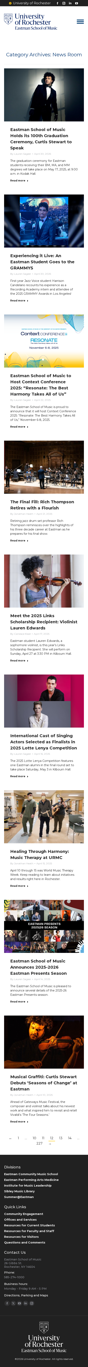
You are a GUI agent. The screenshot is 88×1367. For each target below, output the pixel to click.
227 (39, 1143)
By (20, 153)
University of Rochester (32, 3)
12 (51, 1138)
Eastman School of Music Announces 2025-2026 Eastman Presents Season (38, 967)
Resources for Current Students (29, 1225)
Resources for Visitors (21, 1237)
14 (69, 1138)
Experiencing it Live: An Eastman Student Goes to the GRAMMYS (42, 261)
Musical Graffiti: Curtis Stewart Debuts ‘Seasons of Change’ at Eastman (43, 1082)
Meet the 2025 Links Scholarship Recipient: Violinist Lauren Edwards (43, 621)
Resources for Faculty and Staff (29, 1231)
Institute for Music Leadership (28, 1185)
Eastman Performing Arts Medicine (31, 1180)
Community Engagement (23, 1214)
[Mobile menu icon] (80, 22)
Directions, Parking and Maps (26, 1295)
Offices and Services (20, 1219)
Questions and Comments (24, 1242)
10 (34, 1138)
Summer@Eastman (19, 1197)
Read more (17, 180)
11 (43, 1138)
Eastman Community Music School (31, 1174)
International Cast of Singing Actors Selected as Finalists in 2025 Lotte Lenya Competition (43, 741)
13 (60, 1138)
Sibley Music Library (19, 1191)
